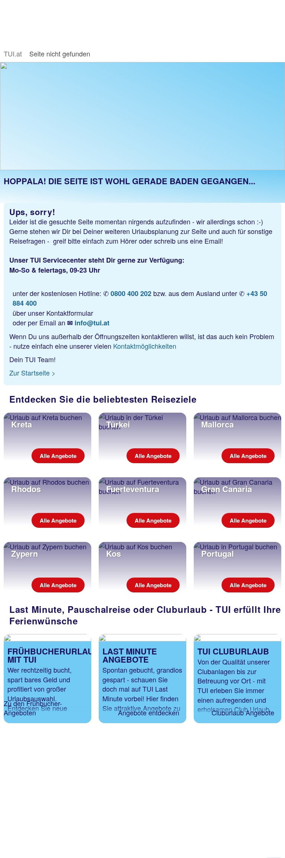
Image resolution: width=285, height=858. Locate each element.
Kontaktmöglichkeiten (144, 346)
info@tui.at (92, 323)
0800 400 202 (131, 293)
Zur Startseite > (32, 372)
